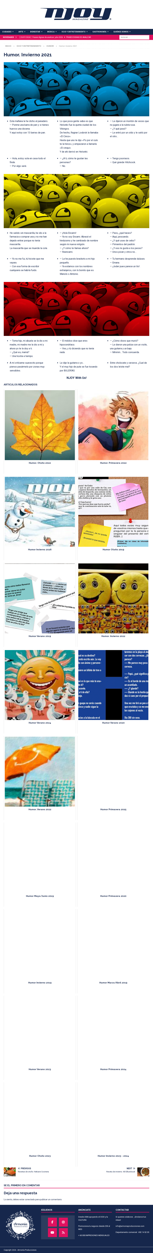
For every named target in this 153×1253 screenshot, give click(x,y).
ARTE (20, 32)
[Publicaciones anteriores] (63, 1232)
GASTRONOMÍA (99, 32)
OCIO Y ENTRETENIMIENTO (73, 32)
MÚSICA (51, 32)
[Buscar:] (134, 37)
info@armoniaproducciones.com (130, 1226)
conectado (30, 1199)
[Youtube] (52, 1232)
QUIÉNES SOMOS (120, 32)
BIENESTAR (35, 32)
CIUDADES (6, 32)
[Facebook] (52, 1222)
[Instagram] (63, 1222)
